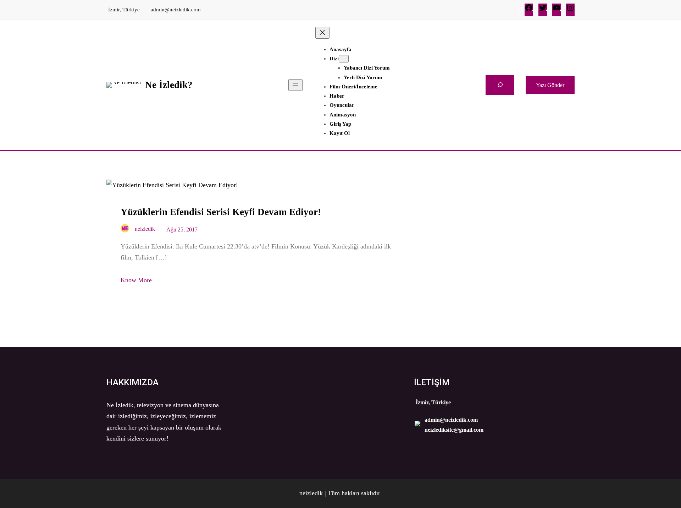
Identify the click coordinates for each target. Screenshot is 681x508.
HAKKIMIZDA (132, 382)
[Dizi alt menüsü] (344, 58)
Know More (136, 280)
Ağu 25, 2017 (182, 229)
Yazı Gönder (550, 85)
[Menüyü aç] (295, 85)
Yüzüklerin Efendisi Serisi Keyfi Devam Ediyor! (221, 212)
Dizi (334, 58)
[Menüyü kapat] (322, 33)
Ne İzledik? (169, 85)
